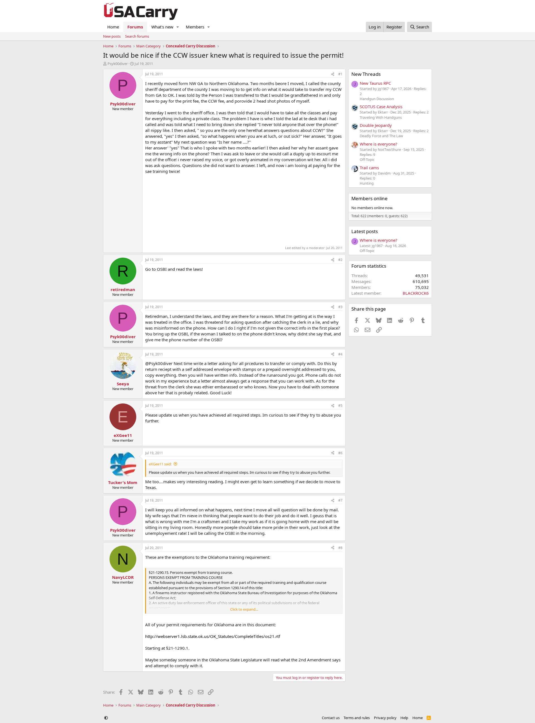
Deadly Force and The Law (381, 135)
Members (195, 27)
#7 (340, 500)
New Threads (366, 74)
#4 (340, 354)
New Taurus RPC (375, 83)
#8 (340, 547)
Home (113, 27)
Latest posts (364, 231)
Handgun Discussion (377, 98)
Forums (135, 27)
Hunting (367, 183)
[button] (178, 27)
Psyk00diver (118, 63)
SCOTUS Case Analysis (381, 106)
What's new (162, 27)
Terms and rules (357, 717)
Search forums (137, 36)
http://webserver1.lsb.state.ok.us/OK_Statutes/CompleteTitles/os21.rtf (212, 636)
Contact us (331, 717)
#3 (340, 306)
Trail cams (369, 167)
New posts (112, 36)
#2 (340, 259)
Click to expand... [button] (244, 609)
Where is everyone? (378, 144)
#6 (340, 453)
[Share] (332, 74)
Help (404, 717)
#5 (340, 405)
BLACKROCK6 (416, 293)
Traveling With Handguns (381, 117)
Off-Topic (367, 159)
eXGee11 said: (160, 463)
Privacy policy (385, 717)
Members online (369, 198)
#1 (340, 74)
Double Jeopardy (376, 125)
